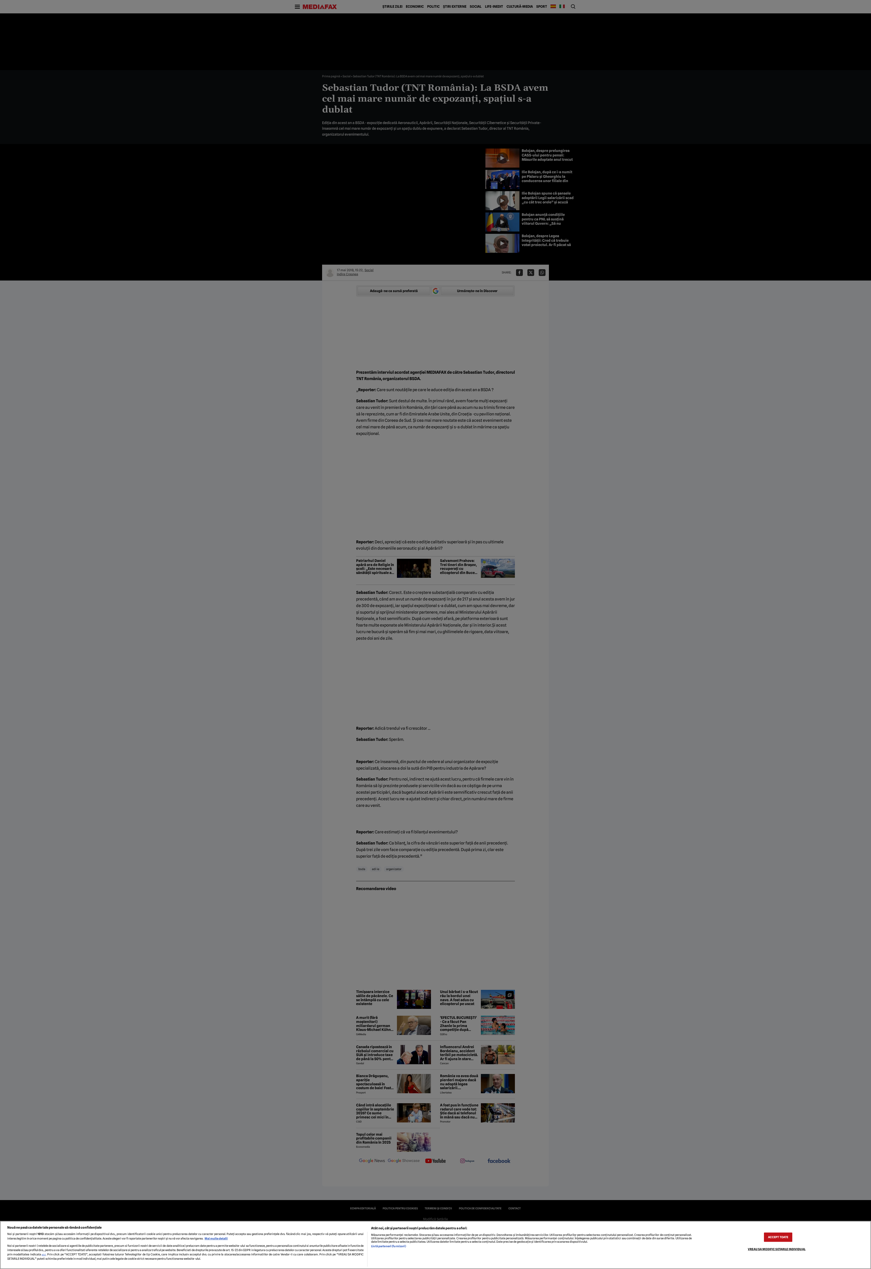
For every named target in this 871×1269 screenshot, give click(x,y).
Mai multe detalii (216, 1238)
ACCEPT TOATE (778, 1237)
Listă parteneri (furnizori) (388, 1246)
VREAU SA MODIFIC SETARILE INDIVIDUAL (776, 1249)
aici (44, 1254)
